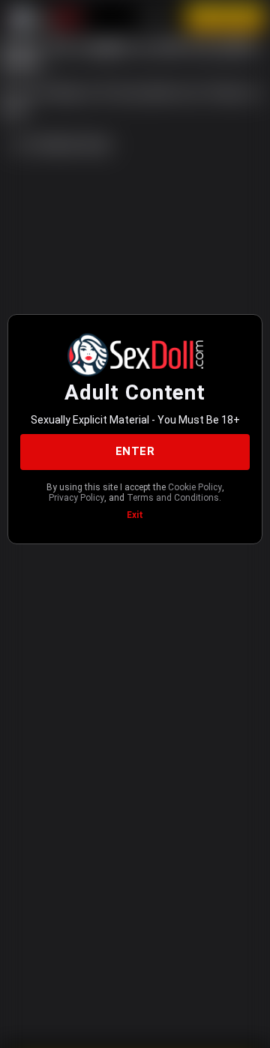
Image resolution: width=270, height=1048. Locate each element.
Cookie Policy (195, 487)
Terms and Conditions (173, 498)
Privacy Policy (76, 498)
